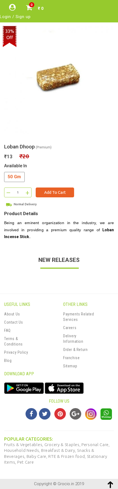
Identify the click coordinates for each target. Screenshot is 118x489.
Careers (69, 328)
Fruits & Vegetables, (24, 444)
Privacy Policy (16, 352)
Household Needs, (22, 450)
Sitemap (70, 366)
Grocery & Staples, (63, 444)
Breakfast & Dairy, (59, 450)
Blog (8, 360)
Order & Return (75, 349)
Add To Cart (55, 192)
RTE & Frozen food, (67, 456)
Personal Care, (96, 444)
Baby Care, (38, 456)
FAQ (7, 330)
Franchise (71, 358)
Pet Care (25, 462)
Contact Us (13, 322)
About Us (12, 314)
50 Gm (14, 176)
